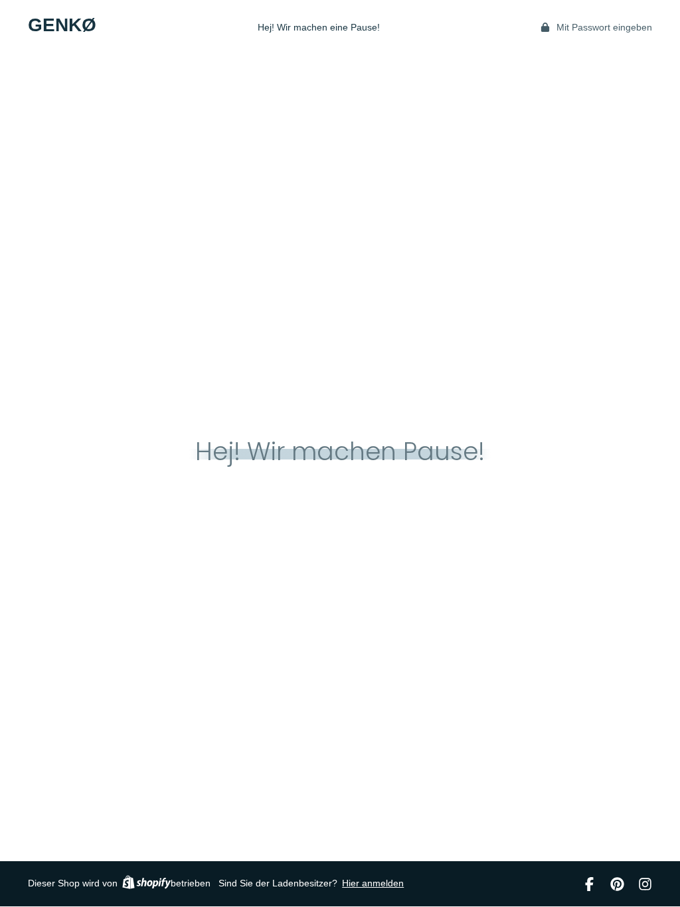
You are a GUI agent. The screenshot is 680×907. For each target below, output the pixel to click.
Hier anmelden (373, 883)
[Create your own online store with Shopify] (146, 884)
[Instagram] (645, 884)
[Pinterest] (617, 884)
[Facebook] (589, 884)
